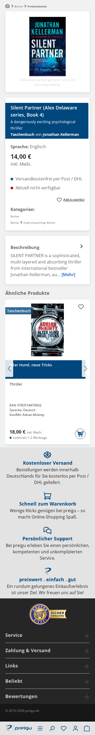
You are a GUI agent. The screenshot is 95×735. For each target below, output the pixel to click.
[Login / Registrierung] (75, 728)
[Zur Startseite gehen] (18, 728)
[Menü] (40, 728)
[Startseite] (7, 6)
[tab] (47, 260)
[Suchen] (52, 728)
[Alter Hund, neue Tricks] (48, 330)
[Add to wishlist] (81, 307)
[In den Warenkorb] (80, 434)
